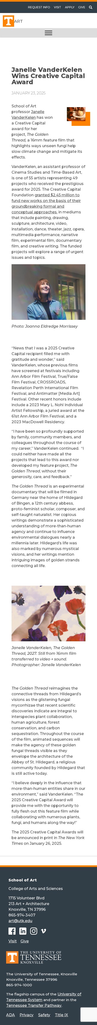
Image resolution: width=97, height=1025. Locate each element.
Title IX (61, 1015)
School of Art (22, 880)
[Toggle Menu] (48, 33)
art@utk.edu (20, 921)
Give (81, 7)
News (20, 50)
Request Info (39, 7)
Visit (57, 7)
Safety (44, 1015)
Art (18, 21)
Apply (69, 7)
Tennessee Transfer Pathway (33, 1005)
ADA (10, 1015)
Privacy (26, 1015)
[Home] (33, 960)
